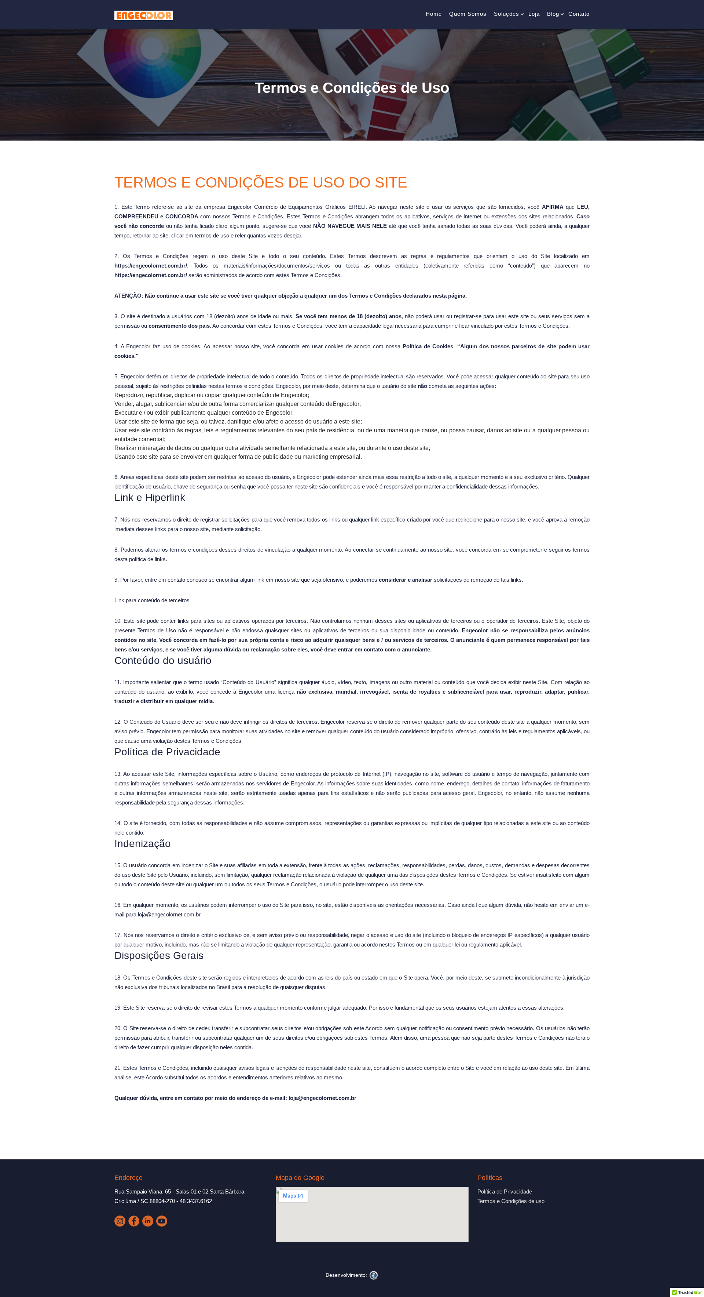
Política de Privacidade (504, 1191)
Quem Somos (468, 14)
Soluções (506, 14)
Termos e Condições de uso (510, 1201)
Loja (534, 14)
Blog (553, 14)
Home (434, 14)
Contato (579, 14)
